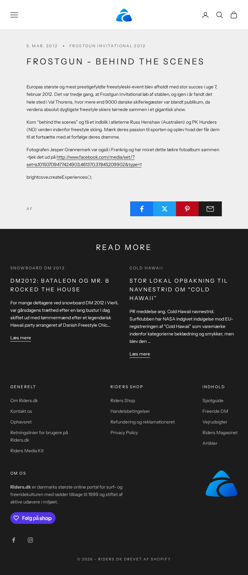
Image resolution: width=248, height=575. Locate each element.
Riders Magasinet (220, 432)
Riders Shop (122, 400)
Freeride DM (215, 411)
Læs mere (20, 338)
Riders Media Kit (27, 451)
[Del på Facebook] (141, 209)
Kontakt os (21, 411)
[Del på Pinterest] (187, 209)
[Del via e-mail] (210, 209)
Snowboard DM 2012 (37, 267)
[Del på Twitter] (164, 209)
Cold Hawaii (146, 267)
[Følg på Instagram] (30, 540)
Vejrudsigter (214, 422)
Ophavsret (21, 422)
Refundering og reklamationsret (142, 422)
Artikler (209, 443)
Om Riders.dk (24, 400)
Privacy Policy (124, 432)
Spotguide (212, 400)
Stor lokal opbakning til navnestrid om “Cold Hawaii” (178, 289)
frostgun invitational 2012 (107, 45)
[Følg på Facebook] (13, 540)
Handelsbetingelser (130, 411)
